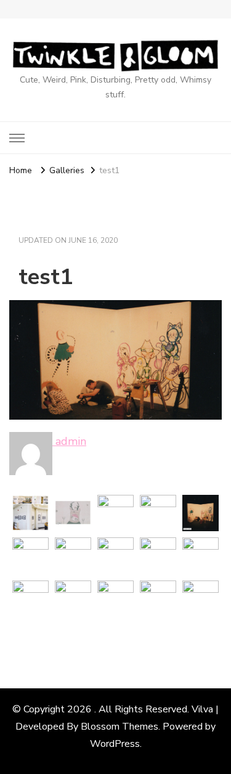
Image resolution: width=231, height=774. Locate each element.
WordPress (115, 744)
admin (69, 441)
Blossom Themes (119, 726)
